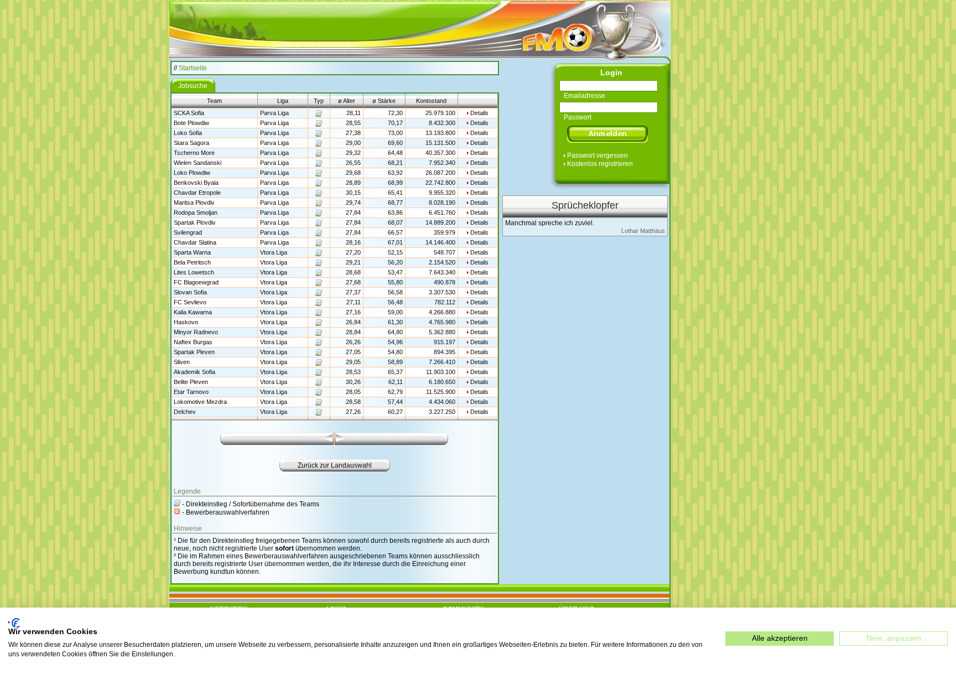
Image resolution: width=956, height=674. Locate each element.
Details (479, 113)
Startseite (193, 68)
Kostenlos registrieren (600, 164)
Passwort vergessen (597, 155)
